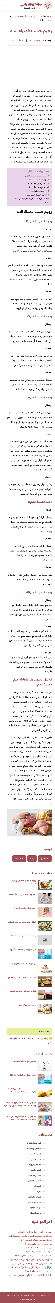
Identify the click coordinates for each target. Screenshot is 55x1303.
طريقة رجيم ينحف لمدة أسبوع (23, 950)
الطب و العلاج (36, 1170)
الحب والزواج (36, 1154)
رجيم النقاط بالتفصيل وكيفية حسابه (24, 882)
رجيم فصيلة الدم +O (37, 180)
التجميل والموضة (34, 1148)
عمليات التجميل (35, 1202)
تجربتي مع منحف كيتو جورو (24, 1061)
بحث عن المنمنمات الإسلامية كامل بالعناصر (32, 1256)
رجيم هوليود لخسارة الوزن (25, 908)
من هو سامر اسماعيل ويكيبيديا (38, 1244)
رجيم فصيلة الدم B (37, 191)
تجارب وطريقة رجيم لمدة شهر (23, 991)
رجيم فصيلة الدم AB (36, 195)
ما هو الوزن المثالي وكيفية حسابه (22, 894)
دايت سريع (45, 858)
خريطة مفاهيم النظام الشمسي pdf (36, 1240)
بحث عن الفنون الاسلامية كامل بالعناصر (34, 1232)
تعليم (39, 1191)
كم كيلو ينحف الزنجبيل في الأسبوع (22, 977)
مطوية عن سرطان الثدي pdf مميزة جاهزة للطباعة (30, 1260)
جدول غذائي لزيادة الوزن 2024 (23, 1075)
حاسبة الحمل (36, 1213)
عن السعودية (36, 1208)
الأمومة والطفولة (34, 1143)
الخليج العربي (36, 1159)
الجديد (23, 6)
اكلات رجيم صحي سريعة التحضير (21, 922)
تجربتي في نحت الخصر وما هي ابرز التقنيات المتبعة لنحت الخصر (21, 1118)
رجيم (32, 858)
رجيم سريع (19, 858)
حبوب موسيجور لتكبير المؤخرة (39, 1252)
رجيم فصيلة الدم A (37, 187)
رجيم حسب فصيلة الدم (36, 176)
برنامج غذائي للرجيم (27, 1005)
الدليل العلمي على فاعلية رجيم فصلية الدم (31, 201)
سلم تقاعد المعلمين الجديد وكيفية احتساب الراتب (30, 1236)
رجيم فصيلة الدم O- (37, 184)
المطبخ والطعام (35, 1175)
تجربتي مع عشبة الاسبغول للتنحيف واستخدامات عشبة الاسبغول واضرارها (20, 1104)
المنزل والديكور (35, 1181)
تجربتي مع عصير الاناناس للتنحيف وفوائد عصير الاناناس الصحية (21, 1090)
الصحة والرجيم (35, 1165)
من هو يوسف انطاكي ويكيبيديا (39, 1248)
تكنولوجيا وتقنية (34, 1197)
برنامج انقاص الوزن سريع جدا (23, 963)
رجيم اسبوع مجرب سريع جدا (23, 936)
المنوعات (38, 1186)
